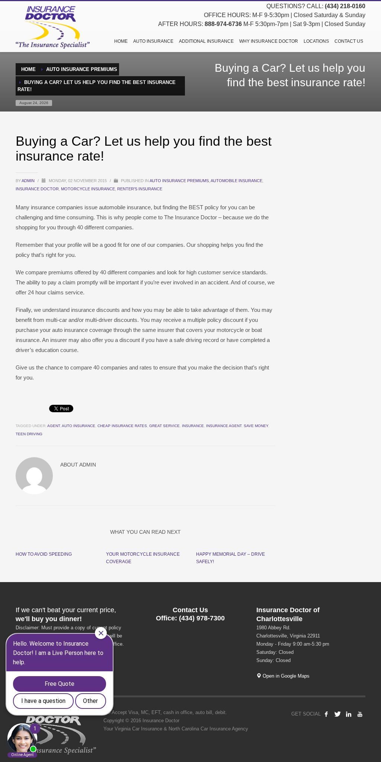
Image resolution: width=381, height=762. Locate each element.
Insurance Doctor (37, 189)
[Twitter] (337, 714)
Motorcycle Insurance (88, 189)
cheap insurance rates (122, 426)
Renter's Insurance (139, 189)
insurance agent (223, 426)
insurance (193, 426)
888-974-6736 (223, 24)
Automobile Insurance (236, 180)
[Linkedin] (348, 714)
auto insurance (78, 426)
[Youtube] (359, 714)
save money (256, 426)
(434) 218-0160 (345, 6)
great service (164, 426)
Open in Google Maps (285, 676)
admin (29, 180)
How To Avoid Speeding (44, 554)
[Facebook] (326, 714)
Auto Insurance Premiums (179, 180)
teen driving (29, 434)
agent (53, 426)
